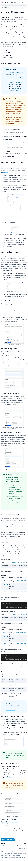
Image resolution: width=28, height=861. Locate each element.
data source (4, 172)
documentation (10, 710)
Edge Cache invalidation (18, 518)
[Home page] (4, 2)
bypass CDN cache (8, 777)
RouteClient (14, 822)
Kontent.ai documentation (13, 721)
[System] (26, 2)
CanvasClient (5, 822)
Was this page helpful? (8, 839)
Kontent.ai (4, 17)
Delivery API (10, 769)
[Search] (22, 2)
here (12, 123)
